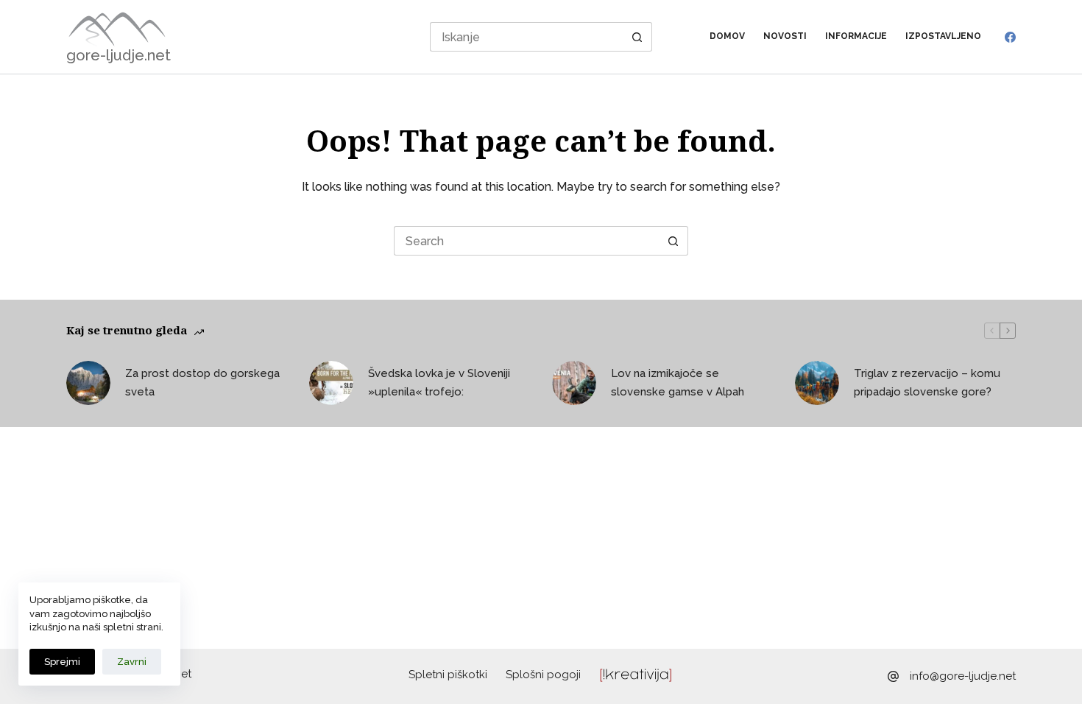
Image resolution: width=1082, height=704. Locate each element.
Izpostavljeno (943, 36)
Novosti (785, 36)
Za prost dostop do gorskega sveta (202, 382)
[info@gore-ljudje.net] (893, 676)
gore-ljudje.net (118, 55)
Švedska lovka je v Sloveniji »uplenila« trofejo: (439, 382)
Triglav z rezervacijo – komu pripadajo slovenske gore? (927, 382)
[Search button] (637, 37)
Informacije (856, 36)
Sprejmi (62, 661)
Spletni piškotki (448, 674)
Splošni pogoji (543, 674)
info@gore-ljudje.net (963, 676)
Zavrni (131, 661)
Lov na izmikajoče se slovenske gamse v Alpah (677, 382)
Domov (727, 36)
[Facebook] (1010, 37)
